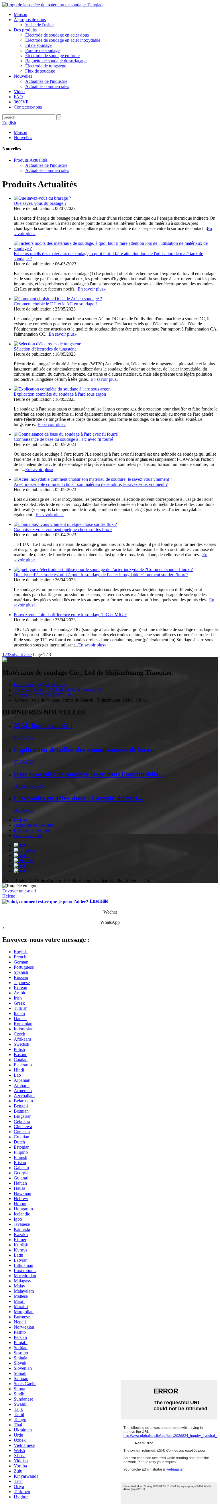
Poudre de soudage (42, 50)
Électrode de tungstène (45, 65)
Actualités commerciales (47, 86)
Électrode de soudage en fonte (52, 55)
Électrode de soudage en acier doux (57, 35)
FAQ (18, 96)
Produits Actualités (31, 160)
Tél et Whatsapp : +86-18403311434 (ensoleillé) (57, 689)
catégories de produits (33, 825)
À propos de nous (30, 19)
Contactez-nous (28, 107)
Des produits (25, 29)
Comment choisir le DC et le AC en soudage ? (55, 303)
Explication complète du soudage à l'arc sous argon (60, 394)
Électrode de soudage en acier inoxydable (62, 40)
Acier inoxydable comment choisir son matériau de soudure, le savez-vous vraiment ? (91, 484)
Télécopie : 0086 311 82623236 (42, 694)
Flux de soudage (40, 71)
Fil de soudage (38, 45)
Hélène (8, 896)
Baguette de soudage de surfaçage (56, 60)
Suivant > (18, 654)
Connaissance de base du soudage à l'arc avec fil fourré (63, 439)
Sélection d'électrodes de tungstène (45, 349)
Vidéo (19, 91)
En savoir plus (92, 289)
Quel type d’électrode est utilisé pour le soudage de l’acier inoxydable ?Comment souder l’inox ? (101, 574)
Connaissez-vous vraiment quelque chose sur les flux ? (63, 529)
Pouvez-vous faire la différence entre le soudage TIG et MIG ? (70, 614)
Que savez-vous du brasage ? (40, 203)
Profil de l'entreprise (32, 830)
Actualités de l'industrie (46, 81)
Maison (20, 14)
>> (29, 654)
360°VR (21, 101)
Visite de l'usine (39, 24)
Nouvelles (23, 76)
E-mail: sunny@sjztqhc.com (39, 684)
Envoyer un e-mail (19, 890)
